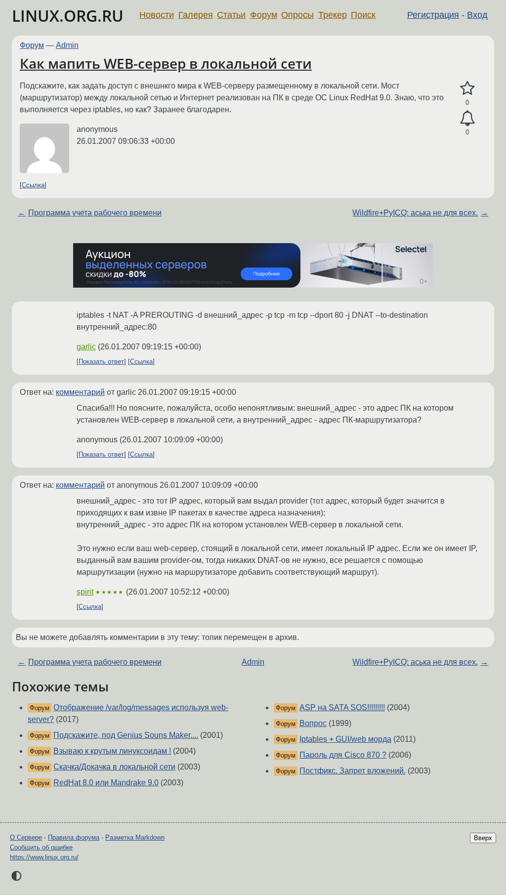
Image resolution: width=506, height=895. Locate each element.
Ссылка (33, 185)
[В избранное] (467, 88)
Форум (263, 15)
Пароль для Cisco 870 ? (342, 755)
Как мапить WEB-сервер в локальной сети (166, 63)
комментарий (80, 392)
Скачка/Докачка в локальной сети (114, 767)
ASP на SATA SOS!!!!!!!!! (342, 707)
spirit (85, 592)
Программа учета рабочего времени (95, 213)
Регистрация (433, 15)
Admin (67, 45)
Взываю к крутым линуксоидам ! (112, 751)
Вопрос (313, 723)
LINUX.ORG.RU (68, 15)
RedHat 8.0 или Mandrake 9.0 (106, 782)
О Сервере (26, 837)
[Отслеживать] (467, 119)
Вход (477, 15)
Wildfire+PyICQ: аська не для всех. (415, 213)
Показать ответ (101, 361)
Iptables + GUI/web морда (345, 739)
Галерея (195, 15)
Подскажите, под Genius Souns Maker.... (125, 735)
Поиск (363, 15)
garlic (86, 346)
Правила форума (73, 837)
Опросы (297, 15)
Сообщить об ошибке (41, 847)
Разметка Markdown (135, 837)
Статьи (231, 15)
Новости (156, 15)
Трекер (332, 15)
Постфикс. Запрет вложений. (352, 771)
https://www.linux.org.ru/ (44, 857)
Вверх (483, 838)
